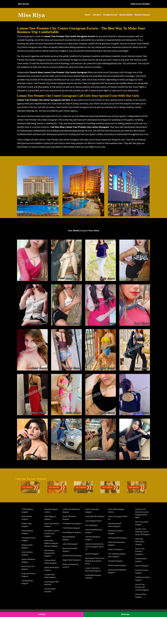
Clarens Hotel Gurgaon (140, 595)
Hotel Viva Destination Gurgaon (140, 542)
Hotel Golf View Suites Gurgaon (116, 543)
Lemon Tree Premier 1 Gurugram (140, 551)
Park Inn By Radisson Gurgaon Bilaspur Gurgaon (51, 543)
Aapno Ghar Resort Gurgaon (51, 525)
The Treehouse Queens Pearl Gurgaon (117, 555)
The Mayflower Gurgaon (27, 582)
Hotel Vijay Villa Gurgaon (94, 516)
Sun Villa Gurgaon (92, 554)
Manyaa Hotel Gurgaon (27, 546)
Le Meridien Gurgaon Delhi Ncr (93, 576)
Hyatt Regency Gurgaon (50, 517)
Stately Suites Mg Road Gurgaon (117, 571)
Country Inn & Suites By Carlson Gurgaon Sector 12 (94, 547)
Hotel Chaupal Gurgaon (117, 565)
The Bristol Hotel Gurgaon (28, 539)
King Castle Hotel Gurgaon (28, 575)
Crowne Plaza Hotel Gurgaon (50, 576)
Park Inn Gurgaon (142, 566)
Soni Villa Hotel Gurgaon (72, 555)
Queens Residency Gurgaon (28, 560)
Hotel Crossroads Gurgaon (92, 510)
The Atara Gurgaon (115, 561)
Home (87, 14)
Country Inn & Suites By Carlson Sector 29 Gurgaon (142, 532)
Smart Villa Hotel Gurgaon (69, 517)
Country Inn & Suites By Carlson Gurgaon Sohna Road (142, 513)
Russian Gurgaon (142, 14)
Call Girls (97, 14)
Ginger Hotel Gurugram (71, 560)
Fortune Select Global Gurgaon (50, 561)
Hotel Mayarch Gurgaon (71, 532)
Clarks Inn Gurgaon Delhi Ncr (117, 517)
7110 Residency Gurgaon (27, 510)
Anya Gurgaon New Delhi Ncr (51, 583)
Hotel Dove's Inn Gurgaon (28, 567)
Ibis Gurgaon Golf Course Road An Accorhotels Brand (94, 561)
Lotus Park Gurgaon (70, 544)
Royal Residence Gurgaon (68, 538)
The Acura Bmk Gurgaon (117, 538)
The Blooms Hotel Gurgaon (142, 578)
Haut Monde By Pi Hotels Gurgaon (115, 525)
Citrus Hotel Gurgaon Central (116, 510)
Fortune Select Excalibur (50, 590)
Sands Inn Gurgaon (115, 549)
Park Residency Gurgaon (27, 532)
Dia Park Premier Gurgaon (141, 571)
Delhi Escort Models (140, 3)
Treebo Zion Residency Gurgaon (71, 510)
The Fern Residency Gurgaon (92, 538)
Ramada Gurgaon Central (51, 510)
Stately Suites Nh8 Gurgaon (69, 549)
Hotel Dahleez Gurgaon (27, 553)
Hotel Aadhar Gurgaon (27, 517)
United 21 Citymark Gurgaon (115, 532)
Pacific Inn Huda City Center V (70, 565)
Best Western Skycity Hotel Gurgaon (49, 553)
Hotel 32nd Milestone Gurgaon (93, 531)
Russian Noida (126, 14)
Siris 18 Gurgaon (91, 525)
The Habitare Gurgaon (71, 528)
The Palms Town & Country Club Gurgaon (51, 533)
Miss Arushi (23, 3)
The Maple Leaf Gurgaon (71, 523)
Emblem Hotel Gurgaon (141, 560)
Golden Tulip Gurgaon (26, 525)
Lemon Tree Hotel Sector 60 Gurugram (93, 569)
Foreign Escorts (110, 14)
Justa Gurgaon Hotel (93, 521)
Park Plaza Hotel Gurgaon (141, 523)
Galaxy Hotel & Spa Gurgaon (51, 568)
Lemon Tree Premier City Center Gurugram (142, 587)
